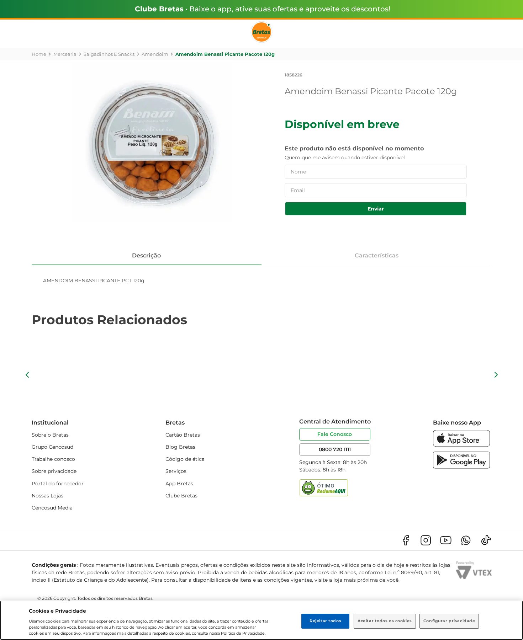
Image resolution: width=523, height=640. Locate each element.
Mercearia (64, 54)
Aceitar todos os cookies (385, 620)
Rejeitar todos (325, 620)
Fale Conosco (334, 434)
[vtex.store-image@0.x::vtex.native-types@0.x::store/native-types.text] (405, 540)
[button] (27, 374)
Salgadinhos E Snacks (109, 54)
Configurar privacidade (449, 620)
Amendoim (155, 54)
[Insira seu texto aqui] (461, 445)
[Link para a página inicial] (39, 54)
